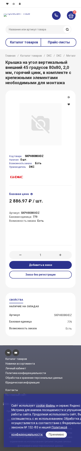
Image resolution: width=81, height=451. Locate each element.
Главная (10, 55)
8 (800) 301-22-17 (58, 15)
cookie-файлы (45, 405)
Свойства (16, 299)
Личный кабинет (15, 368)
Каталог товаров (31, 55)
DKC (49, 55)
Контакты (11, 390)
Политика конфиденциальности (25, 373)
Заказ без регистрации (40, 274)
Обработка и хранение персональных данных (34, 377)
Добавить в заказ (40, 264)
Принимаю (56, 434)
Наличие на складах (24, 306)
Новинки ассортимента (20, 363)
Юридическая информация (22, 382)
